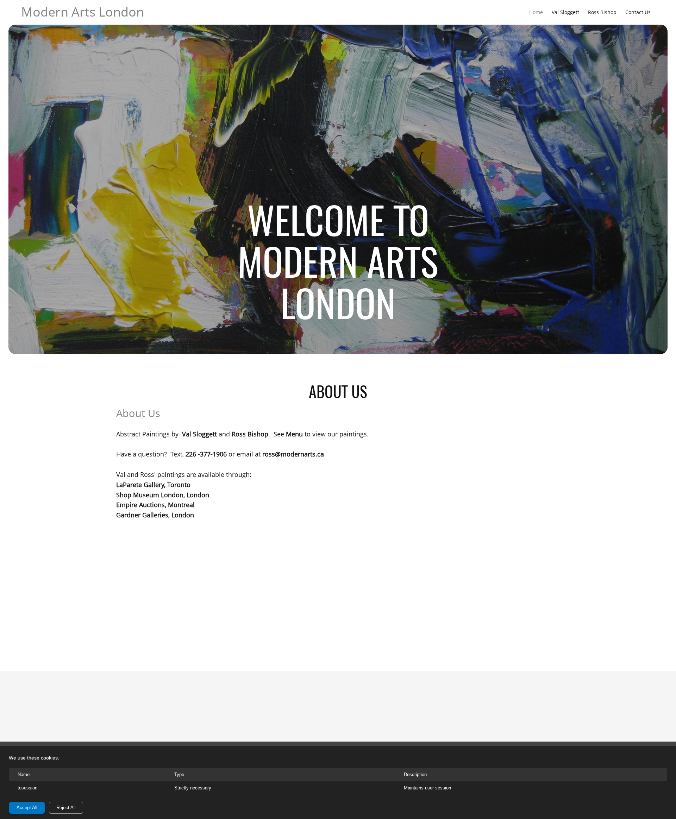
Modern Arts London (82, 11)
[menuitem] (536, 12)
